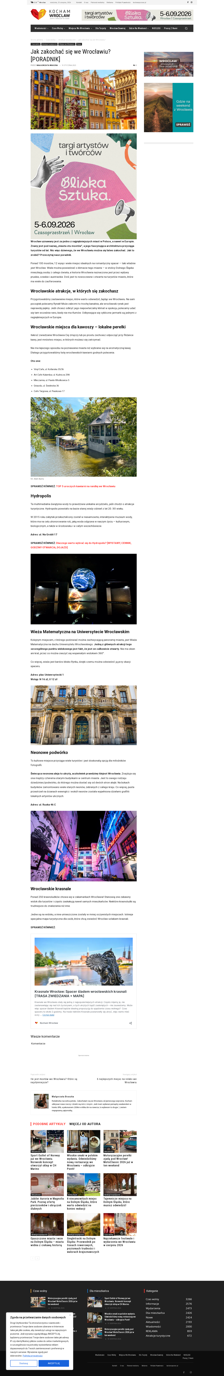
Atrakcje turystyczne (67, 39)
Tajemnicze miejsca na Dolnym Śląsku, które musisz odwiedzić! (117, 1202)
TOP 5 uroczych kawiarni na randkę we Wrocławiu (85, 486)
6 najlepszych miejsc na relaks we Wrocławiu (117, 1080)
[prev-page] (32, 1258)
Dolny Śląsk (72, 1195)
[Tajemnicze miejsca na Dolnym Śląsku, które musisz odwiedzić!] (120, 1184)
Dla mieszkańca (74, 1151)
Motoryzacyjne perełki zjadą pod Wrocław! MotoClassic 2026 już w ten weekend (118, 1160)
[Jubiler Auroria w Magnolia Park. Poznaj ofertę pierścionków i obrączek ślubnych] (47, 1184)
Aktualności (36, 1151)
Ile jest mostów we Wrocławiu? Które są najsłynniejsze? (54, 1080)
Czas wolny (50, 39)
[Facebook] (188, 2)
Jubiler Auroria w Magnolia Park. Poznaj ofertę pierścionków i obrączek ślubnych (47, 1203)
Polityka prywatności (33, 1356)
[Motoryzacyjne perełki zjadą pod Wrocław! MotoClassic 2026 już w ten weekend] (120, 1141)
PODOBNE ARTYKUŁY (49, 1124)
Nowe (79, 44)
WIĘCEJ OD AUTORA (85, 1124)
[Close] (70, 1315)
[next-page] (37, 1258)
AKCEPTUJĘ (54, 1363)
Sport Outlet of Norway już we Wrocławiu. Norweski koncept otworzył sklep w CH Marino (45, 1162)
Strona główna (37, 39)
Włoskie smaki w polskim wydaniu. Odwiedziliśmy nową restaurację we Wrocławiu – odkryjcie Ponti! (82, 1162)
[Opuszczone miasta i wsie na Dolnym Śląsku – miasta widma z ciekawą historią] (47, 1224)
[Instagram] (191, 2)
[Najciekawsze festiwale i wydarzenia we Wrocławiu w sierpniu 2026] (120, 1224)
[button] (186, 28)
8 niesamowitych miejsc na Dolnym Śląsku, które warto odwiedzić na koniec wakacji (82, 1203)
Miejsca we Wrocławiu (67, 44)
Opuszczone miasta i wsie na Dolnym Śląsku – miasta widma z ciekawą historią (47, 1242)
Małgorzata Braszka (47, 65)
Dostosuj (24, 1363)
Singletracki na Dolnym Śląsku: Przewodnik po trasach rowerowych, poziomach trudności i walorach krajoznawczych (83, 1245)
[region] (39, 1341)
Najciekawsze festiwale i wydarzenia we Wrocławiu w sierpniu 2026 (119, 1242)
